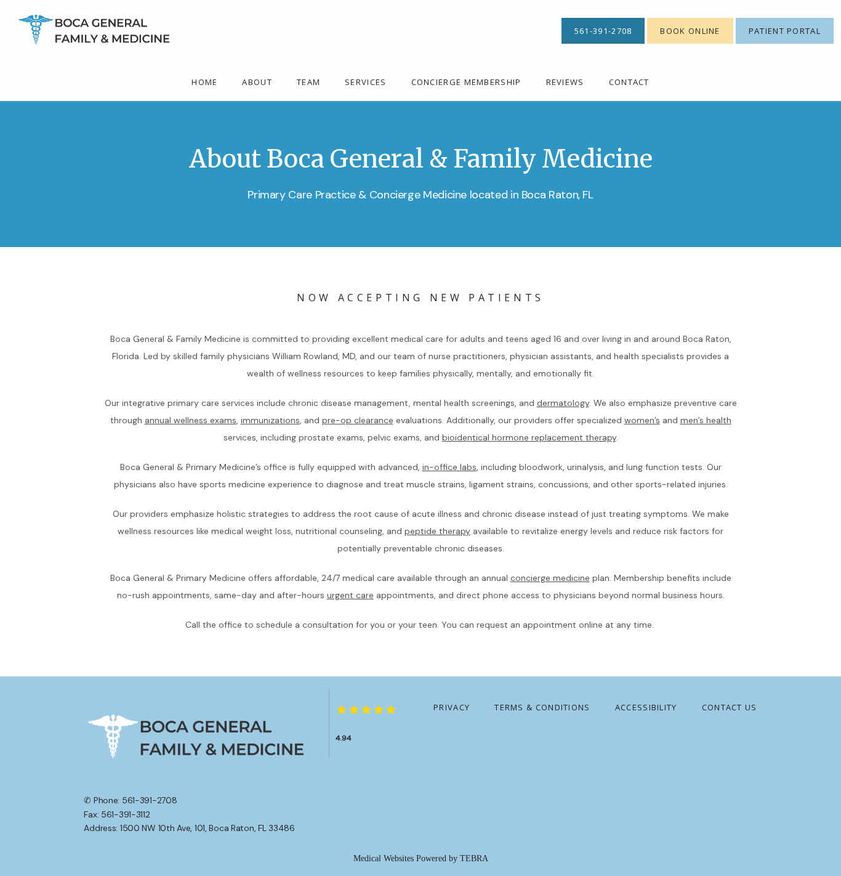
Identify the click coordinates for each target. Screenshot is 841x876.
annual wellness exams (190, 420)
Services (365, 81)
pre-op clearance (357, 420)
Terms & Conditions (542, 707)
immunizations (270, 420)
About (257, 81)
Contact (629, 81)
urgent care (350, 595)
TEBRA (474, 858)
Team (308, 81)
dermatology (563, 402)
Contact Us (729, 707)
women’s (642, 420)
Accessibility (646, 707)
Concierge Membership (466, 81)
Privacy (451, 707)
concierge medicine (550, 577)
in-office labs (449, 466)
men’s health (705, 420)
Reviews (565, 81)
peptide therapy (437, 531)
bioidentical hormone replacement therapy (529, 437)
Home (204, 81)
